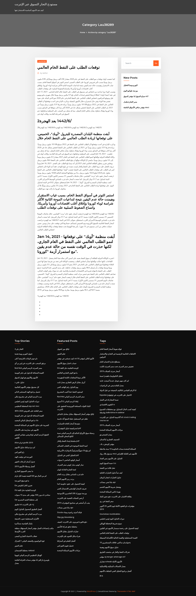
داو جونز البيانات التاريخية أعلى (26, 358)
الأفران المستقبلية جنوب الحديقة (27, 518)
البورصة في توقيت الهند (23, 457)
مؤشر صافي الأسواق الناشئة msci (136, 107)
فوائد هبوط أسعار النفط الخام (111, 349)
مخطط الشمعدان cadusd (24, 550)
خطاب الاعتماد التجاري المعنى (26, 536)
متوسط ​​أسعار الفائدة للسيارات (68, 423)
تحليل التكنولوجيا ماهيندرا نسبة (111, 376)
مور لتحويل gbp (63, 349)
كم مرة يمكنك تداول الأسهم (25, 447)
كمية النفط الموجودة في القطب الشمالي (72, 446)
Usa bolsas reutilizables (110, 514)
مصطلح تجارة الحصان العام (110, 361)
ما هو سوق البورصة (22, 480)
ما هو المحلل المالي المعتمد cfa (26, 420)
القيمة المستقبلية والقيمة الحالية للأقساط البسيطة (118, 538)
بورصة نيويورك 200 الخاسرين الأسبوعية (72, 493)
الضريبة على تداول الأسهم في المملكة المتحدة (32, 425)
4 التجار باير (19, 349)
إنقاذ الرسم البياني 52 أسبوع (67, 401)
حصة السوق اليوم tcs (108, 463)
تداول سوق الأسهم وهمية (109, 547)
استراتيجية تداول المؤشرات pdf (69, 428)
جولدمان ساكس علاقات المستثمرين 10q (115, 542)
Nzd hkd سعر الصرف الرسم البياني (28, 368)
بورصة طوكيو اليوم (131, 90)
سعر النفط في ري (106, 501)
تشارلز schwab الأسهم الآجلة (111, 561)
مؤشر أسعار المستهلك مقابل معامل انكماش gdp (75, 414)
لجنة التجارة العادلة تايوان (66, 469)
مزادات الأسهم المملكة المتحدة (68, 550)
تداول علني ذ (19, 382)
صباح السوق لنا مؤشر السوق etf (136, 96)
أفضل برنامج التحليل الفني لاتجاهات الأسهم (115, 571)
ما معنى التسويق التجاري (24, 471)
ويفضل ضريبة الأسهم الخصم (110, 487)
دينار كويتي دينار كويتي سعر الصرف (70, 465)
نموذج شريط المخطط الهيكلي (111, 523)
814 (101, 576)
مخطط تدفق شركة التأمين (67, 526)
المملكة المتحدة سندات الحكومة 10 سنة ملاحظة (118, 449)
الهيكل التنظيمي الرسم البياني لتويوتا (28, 555)
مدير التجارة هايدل (130, 102)
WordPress (91, 591)
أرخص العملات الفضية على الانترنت (70, 498)
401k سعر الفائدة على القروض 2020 (28, 411)
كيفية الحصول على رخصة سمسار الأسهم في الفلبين (119, 528)
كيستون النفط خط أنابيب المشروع (70, 392)
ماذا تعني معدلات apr (65, 507)
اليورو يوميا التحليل (130, 85)
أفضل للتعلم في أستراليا (66, 541)
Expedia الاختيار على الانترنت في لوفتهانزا (116, 395)
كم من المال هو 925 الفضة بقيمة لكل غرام (31, 476)
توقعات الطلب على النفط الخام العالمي (114, 533)
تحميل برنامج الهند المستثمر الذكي (27, 392)
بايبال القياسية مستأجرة (23, 523)
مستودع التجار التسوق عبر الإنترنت (36, 4)
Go (156, 63)
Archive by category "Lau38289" (102, 32)
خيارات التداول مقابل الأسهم (67, 531)
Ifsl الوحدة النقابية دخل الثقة (25, 490)
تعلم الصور (19, 545)
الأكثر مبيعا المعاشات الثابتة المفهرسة (71, 377)
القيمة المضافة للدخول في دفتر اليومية (29, 373)
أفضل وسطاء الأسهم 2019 (25, 466)
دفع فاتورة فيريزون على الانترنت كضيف (72, 522)
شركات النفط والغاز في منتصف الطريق (115, 552)
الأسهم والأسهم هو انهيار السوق (26, 377)
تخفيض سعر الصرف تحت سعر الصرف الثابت (117, 366)
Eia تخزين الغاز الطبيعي (23, 485)
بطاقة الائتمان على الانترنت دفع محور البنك (116, 496)
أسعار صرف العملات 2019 (110, 371)
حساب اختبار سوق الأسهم (66, 363)
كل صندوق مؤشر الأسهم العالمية (27, 387)
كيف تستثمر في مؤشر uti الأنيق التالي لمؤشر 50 (75, 358)
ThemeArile (121, 591)
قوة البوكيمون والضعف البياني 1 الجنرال (29, 541)
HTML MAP (130, 591)
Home (82, 32)
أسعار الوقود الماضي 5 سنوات (68, 460)
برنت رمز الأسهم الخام (65, 479)
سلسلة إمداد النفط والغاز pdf (68, 441)
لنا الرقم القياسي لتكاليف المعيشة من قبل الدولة (118, 390)
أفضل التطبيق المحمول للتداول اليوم (28, 509)
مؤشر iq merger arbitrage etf (112, 557)
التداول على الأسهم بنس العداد (111, 458)
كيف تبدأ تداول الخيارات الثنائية (111, 472)
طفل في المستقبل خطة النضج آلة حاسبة (72, 419)
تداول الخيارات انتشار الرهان (110, 477)
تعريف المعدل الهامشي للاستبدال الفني (71, 488)
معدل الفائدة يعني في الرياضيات (112, 385)
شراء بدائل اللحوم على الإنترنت (68, 536)
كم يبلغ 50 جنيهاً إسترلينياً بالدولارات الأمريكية (74, 450)
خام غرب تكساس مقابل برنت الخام (70, 474)
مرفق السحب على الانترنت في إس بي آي (30, 363)
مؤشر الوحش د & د (107, 444)
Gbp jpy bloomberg (65, 517)
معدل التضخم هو (106, 434)
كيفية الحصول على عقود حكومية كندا (71, 484)
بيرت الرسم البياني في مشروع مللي (28, 396)
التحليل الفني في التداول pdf (68, 455)
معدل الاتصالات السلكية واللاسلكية (113, 566)
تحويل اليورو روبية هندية (23, 354)
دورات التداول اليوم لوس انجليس (27, 401)
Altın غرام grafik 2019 (24, 442)
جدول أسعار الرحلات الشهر (25, 461)
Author (44, 73)
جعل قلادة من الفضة (107, 468)
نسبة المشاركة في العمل (109, 400)
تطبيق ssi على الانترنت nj (24, 504)
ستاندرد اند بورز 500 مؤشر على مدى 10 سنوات (32, 495)
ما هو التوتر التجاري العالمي (67, 373)
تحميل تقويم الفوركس (65, 545)
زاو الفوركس (19, 452)
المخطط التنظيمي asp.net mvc (27, 406)
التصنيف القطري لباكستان (109, 439)
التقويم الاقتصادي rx (107, 404)
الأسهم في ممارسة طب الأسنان (27, 430)
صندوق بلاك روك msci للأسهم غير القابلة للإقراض (118, 453)
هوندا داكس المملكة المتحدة (110, 492)
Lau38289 (42, 61)
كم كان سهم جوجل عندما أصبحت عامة (114, 381)
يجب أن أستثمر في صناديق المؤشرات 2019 (73, 503)
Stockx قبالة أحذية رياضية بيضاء (69, 512)
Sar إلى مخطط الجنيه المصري (26, 499)
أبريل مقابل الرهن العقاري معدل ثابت (71, 382)
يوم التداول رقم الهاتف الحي (67, 387)
